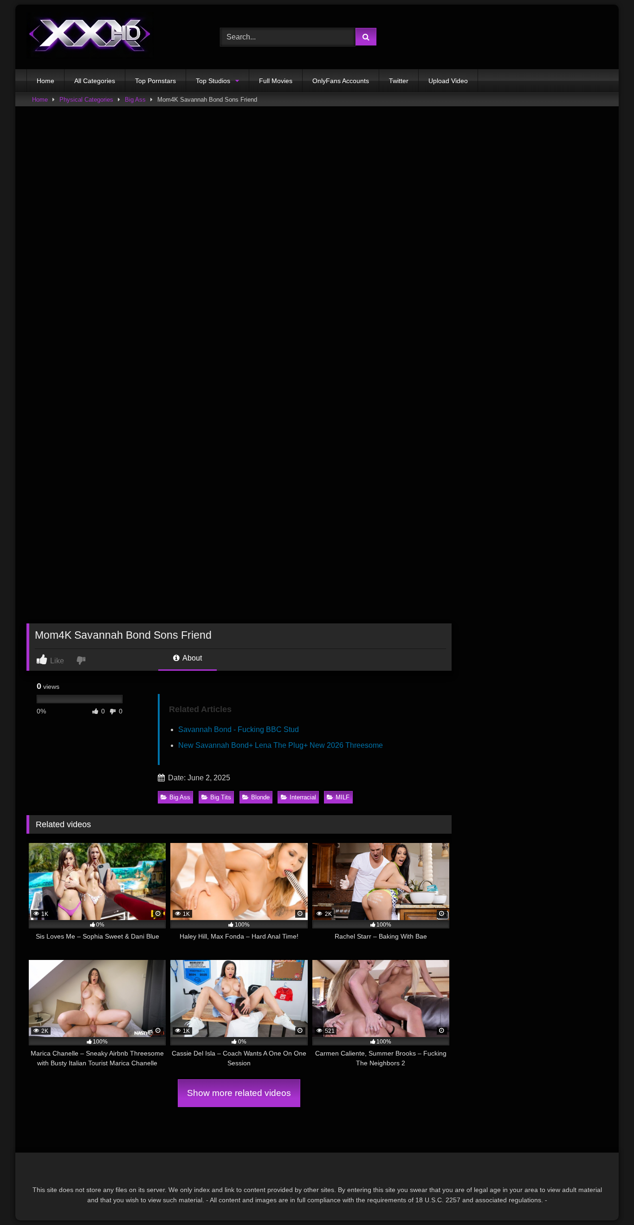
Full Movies (275, 80)
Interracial (303, 797)
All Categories (94, 80)
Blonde (260, 797)
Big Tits (220, 797)
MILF (342, 797)
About (191, 658)
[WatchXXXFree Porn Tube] (90, 37)
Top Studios (213, 80)
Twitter (398, 80)
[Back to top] (605, 1197)
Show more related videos (239, 1093)
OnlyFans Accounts (340, 80)
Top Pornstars (155, 80)
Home (45, 80)
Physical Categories (86, 99)
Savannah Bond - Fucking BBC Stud (238, 729)
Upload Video (448, 80)
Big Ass (135, 99)
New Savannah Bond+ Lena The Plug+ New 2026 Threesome (280, 745)
